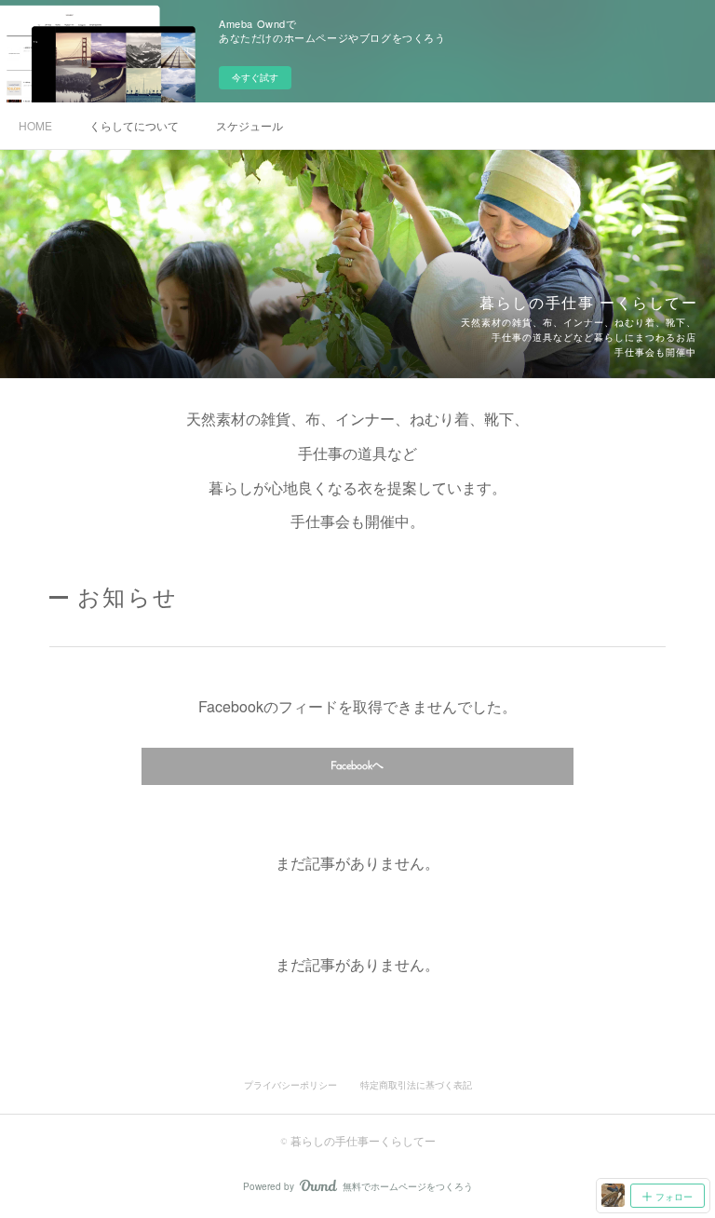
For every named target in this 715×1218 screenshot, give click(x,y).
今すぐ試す (255, 77)
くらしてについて (134, 125)
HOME (35, 125)
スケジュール (249, 125)
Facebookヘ (357, 766)
